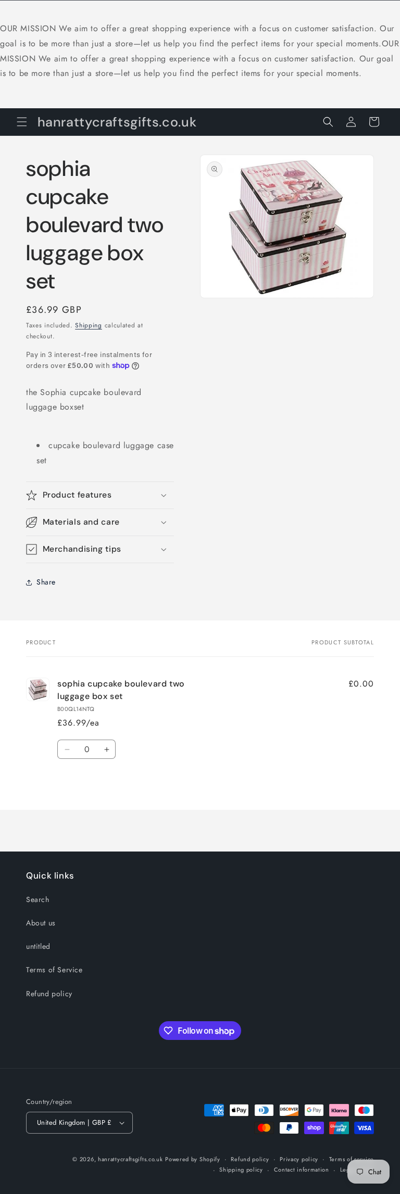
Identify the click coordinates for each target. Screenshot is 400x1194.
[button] (21, 121)
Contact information (301, 1169)
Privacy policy (299, 1159)
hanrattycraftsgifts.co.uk (130, 1159)
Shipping (88, 325)
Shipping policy (241, 1169)
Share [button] (46, 582)
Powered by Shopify (192, 1159)
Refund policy (49, 993)
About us (41, 923)
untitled (38, 946)
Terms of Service (54, 969)
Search (37, 899)
